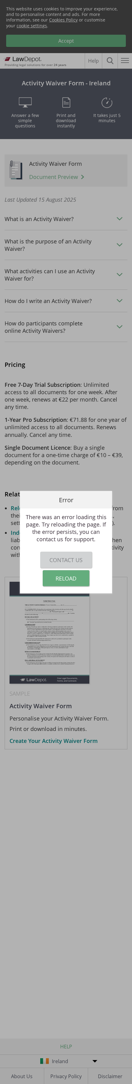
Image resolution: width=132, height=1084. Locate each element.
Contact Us (66, 559)
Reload (66, 578)
